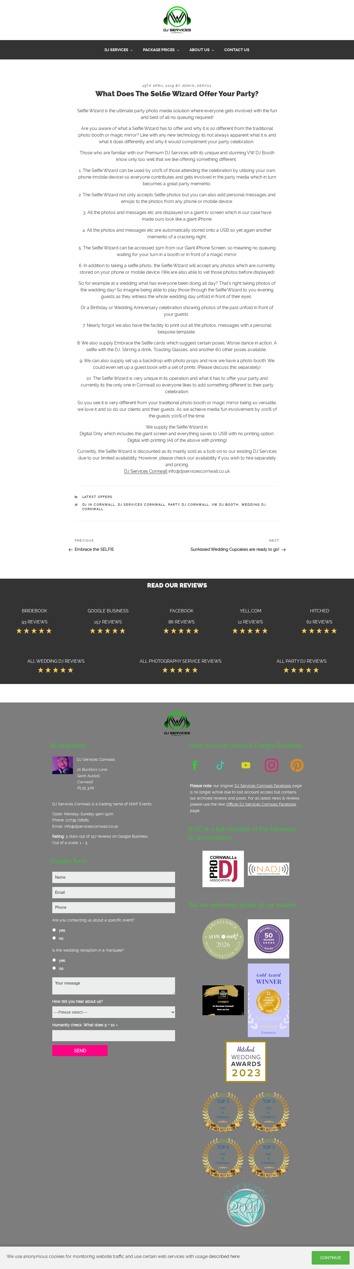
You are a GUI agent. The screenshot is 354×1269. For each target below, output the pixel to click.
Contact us (236, 49)
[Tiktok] (220, 764)
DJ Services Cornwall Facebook (263, 785)
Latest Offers (97, 496)
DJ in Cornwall (98, 504)
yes (61, 930)
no (60, 938)
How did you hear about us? (77, 1001)
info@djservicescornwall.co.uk (91, 826)
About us (199, 49)
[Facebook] (194, 764)
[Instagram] (271, 764)
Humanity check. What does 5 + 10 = (85, 1024)
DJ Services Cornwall (145, 470)
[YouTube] (246, 764)
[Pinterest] (297, 764)
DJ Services (116, 49)
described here (224, 1256)
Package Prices (159, 49)
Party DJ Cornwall (188, 504)
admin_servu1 (197, 85)
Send (80, 1050)
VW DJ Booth (225, 504)
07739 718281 (77, 819)
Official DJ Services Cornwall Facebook (261, 803)
